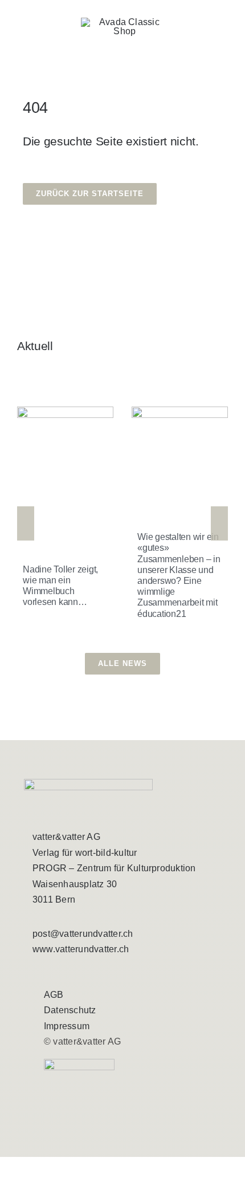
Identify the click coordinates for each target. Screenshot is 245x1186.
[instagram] (57, 972)
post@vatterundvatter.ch (82, 934)
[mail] (78, 972)
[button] (25, 523)
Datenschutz (70, 1010)
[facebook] (37, 972)
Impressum (66, 1026)
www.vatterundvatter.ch (80, 949)
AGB (54, 995)
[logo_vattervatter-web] (125, 22)
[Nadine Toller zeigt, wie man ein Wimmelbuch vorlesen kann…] (65, 471)
